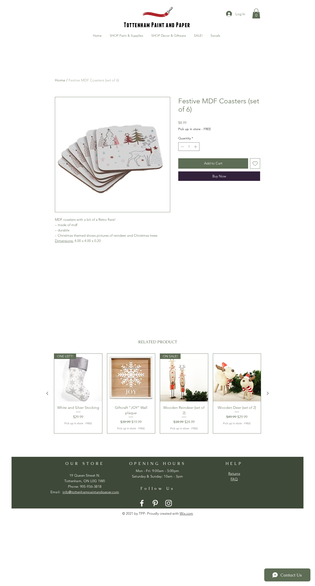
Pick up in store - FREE (194, 129)
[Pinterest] (155, 503)
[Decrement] (182, 147)
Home (60, 80)
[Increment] (196, 147)
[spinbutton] (189, 147)
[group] (157, 393)
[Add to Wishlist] (255, 163)
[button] (256, 13)
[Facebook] (141, 503)
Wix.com (186, 513)
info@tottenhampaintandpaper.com (90, 492)
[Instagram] (168, 503)
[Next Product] (267, 393)
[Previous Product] (47, 393)
